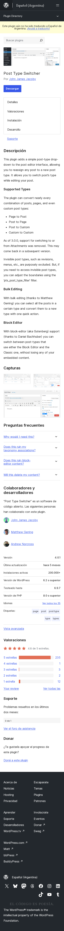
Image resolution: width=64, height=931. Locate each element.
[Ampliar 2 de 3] (55, 378)
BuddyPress (13, 861)
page (35, 611)
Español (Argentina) (25, 877)
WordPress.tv (14, 831)
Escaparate (41, 782)
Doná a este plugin (16, 760)
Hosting (9, 795)
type (47, 618)
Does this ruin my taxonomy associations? (20, 448)
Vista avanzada (14, 628)
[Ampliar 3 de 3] (55, 395)
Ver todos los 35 (51, 603)
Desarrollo (13, 129)
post (43, 611)
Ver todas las (51, 688)
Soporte (12, 138)
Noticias (9, 788)
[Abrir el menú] (58, 5)
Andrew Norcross (22, 544)
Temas (38, 788)
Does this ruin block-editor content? (17, 462)
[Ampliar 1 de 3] (26, 378)
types (56, 618)
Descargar (12, 88)
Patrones (40, 801)
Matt (9, 849)
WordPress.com (16, 842)
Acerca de (10, 782)
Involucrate (41, 812)
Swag (39, 831)
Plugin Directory (13, 15)
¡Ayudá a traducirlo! (38, 28)
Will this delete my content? (22, 475)
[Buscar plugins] (41, 40)
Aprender (9, 812)
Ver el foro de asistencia (19, 728)
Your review (11, 688)
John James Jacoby (22, 79)
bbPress (11, 855)
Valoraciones (15, 111)
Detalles (12, 102)
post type (54, 611)
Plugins (38, 795)
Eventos (39, 819)
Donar (39, 825)
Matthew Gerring (22, 532)
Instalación (14, 120)
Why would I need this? (19, 436)
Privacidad (10, 801)
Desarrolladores (14, 825)
